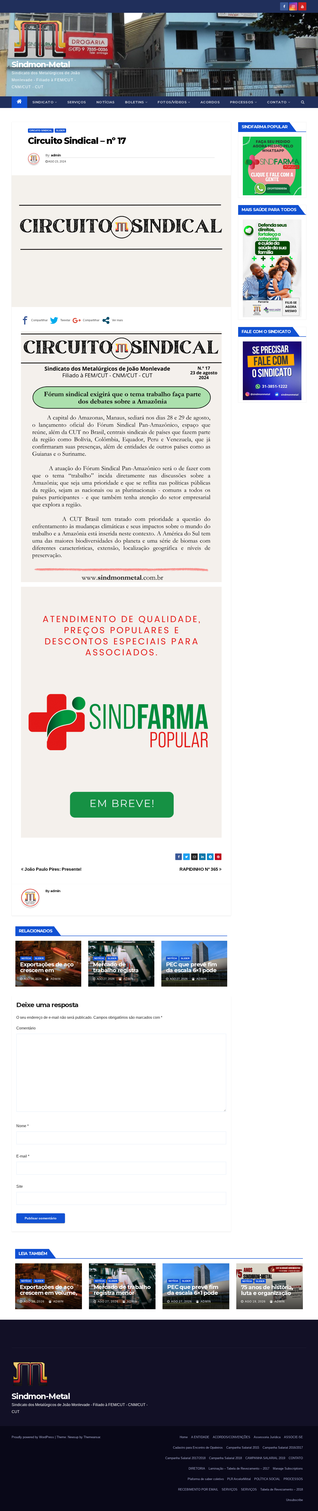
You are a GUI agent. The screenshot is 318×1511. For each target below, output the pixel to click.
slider (60, 130)
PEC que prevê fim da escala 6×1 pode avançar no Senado (192, 970)
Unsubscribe (294, 1500)
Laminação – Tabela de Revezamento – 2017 (239, 1468)
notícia (26, 958)
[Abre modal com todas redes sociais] (112, 320)
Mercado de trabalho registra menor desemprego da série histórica (120, 973)
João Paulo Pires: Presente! (52, 869)
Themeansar (92, 1437)
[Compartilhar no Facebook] (34, 320)
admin (56, 155)
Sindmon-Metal (41, 64)
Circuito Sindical (40, 130)
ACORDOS (210, 102)
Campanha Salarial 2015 (242, 1447)
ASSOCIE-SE (293, 1437)
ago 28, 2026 (34, 1301)
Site (19, 1186)
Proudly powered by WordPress (33, 1437)
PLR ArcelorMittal (239, 1479)
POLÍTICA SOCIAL (267, 1479)
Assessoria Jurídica (267, 1437)
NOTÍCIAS (105, 102)
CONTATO (277, 102)
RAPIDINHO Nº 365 (199, 869)
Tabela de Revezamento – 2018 (281, 1489)
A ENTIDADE (200, 1437)
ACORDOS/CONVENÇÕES (231, 1437)
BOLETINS (134, 102)
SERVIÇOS (76, 102)
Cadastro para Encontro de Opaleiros (198, 1447)
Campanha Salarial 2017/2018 (185, 1458)
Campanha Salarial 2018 (225, 1458)
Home (184, 1437)
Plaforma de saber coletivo (206, 1479)
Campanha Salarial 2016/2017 (283, 1447)
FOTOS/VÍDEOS (172, 102)
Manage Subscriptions (288, 1468)
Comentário (26, 1028)
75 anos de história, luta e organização (267, 1290)
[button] (302, 102)
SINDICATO (43, 102)
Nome (22, 1126)
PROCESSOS (242, 102)
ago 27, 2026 (108, 1301)
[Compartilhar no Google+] (86, 320)
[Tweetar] (60, 320)
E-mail (22, 1156)
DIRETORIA (197, 1468)
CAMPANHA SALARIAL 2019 (265, 1458)
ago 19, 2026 (255, 1301)
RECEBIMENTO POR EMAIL (198, 1489)
